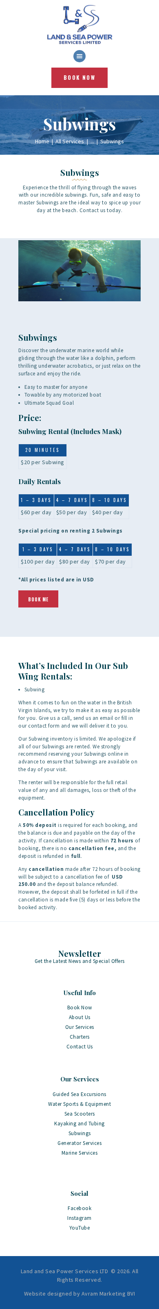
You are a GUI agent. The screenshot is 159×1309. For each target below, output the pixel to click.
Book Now (79, 1007)
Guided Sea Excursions (79, 1094)
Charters (80, 1036)
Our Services (79, 1027)
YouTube (79, 1227)
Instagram (79, 1218)
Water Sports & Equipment (79, 1104)
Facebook (79, 1208)
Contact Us (79, 1046)
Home (42, 141)
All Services (69, 141)
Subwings (79, 1133)
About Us (80, 1017)
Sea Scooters (79, 1113)
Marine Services (80, 1152)
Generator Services (79, 1143)
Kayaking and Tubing (79, 1123)
